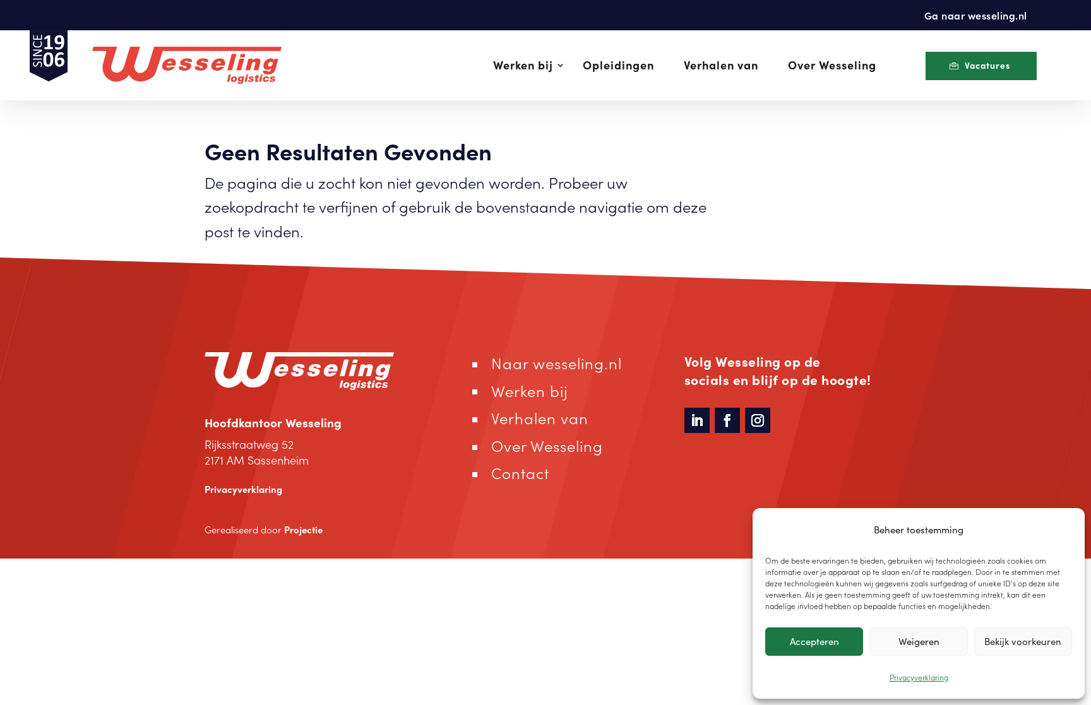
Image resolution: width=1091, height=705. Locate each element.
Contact (520, 472)
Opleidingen (618, 65)
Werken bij (523, 65)
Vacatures (987, 65)
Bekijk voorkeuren (1022, 641)
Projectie (303, 529)
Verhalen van (721, 65)
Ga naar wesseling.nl (975, 15)
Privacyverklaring (919, 677)
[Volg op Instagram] (757, 420)
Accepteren (814, 641)
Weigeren (918, 641)
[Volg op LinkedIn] (697, 420)
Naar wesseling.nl (556, 362)
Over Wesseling (832, 65)
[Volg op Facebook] (727, 420)
